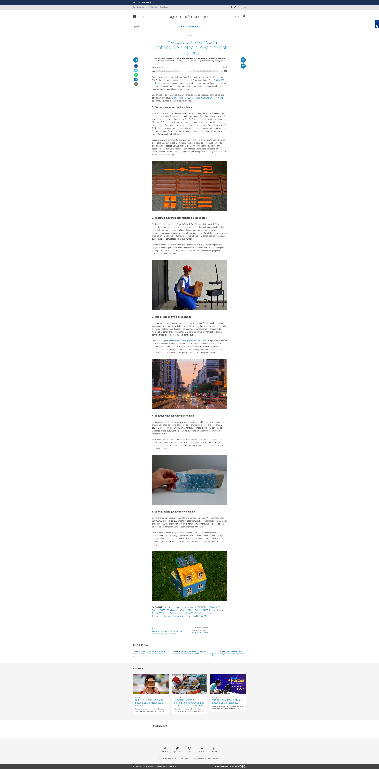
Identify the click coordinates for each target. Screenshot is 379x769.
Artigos (176, 758)
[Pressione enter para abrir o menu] (134, 16)
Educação (138, 652)
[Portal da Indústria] (134, 2)
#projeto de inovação (170, 633)
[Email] (136, 84)
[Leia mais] (151, 684)
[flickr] (241, 7)
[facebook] (231, 7)
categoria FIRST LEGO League (187, 97)
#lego (173, 631)
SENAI (148, 2)
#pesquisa (154, 631)
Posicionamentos (186, 758)
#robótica (167, 631)
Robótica (138, 697)
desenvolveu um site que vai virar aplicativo (187, 340)
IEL (154, 2)
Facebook (176, 616)
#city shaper (179, 631)
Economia (176, 652)
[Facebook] (136, 66)
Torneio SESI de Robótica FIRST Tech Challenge (201, 610)
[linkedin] (245, 7)
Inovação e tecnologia (220, 652)
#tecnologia (161, 631)
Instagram (166, 616)
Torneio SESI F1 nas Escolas (164, 613)
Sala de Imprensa (139, 7)
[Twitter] (136, 70)
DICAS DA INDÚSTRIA (189, 26)
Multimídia (153, 7)
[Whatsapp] (136, 75)
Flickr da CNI (201, 616)
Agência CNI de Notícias (212, 97)
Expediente (164, 7)
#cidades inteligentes (157, 633)
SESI (143, 2)
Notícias (161, 758)
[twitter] (235, 7)
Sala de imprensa (198, 758)
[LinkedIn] (136, 79)
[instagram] (238, 7)
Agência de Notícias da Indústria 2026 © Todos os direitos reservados (154, 766)
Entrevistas (169, 758)
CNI (138, 2)
